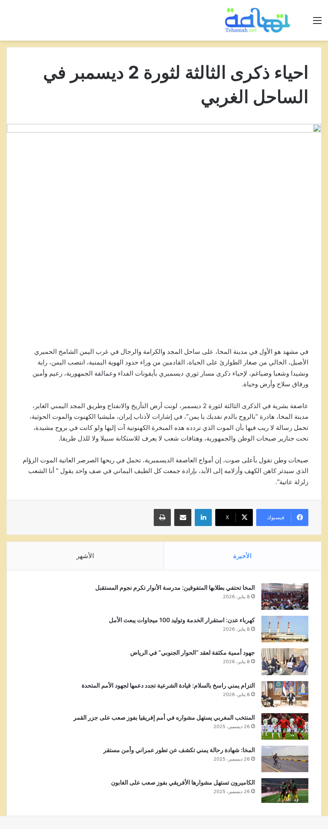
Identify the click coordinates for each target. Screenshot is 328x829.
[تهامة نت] (259, 20)
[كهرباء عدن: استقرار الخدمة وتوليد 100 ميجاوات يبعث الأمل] (284, 629)
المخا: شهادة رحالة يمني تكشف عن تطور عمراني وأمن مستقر (179, 749)
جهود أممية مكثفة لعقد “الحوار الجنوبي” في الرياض (192, 652)
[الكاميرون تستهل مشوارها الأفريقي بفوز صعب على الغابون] (284, 790)
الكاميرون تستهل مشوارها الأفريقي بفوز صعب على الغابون (183, 782)
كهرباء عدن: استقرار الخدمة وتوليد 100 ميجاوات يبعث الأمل (182, 619)
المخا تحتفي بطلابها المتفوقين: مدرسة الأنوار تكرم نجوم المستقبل (175, 587)
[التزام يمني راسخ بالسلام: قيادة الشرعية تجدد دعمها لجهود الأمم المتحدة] (284, 694)
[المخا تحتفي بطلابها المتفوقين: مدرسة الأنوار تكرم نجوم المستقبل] (284, 596)
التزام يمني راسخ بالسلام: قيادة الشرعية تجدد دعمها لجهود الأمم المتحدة (168, 685)
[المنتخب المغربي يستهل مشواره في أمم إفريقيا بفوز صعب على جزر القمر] (284, 726)
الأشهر (85, 556)
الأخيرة (242, 556)
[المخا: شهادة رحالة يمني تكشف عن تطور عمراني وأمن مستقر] (284, 759)
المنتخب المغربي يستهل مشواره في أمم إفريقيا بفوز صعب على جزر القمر (164, 717)
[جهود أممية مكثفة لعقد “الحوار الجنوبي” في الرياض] (284, 661)
